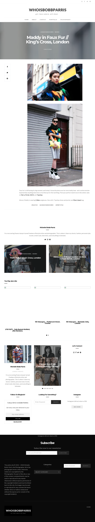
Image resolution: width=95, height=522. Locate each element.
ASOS (32, 195)
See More (77, 407)
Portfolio (53, 19)
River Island (77, 200)
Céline (38, 200)
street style (59, 205)
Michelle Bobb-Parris (47, 227)
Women (57, 32)
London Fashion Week (47, 32)
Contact (43, 19)
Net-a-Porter (25, 195)
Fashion (42, 358)
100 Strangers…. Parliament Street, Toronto (47, 322)
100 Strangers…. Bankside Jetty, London (77, 322)
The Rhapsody (65, 19)
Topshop (39, 195)
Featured (49, 358)
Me (47, 360)
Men (72, 253)
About (34, 19)
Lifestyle (55, 358)
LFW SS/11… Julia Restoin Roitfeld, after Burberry (17, 330)
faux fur (34, 205)
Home (27, 19)
